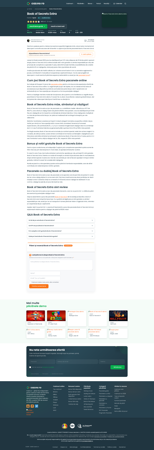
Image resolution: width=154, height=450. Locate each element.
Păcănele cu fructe (105, 408)
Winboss (55, 405)
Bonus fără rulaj (73, 401)
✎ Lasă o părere (86, 54)
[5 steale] (38, 21)
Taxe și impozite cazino (119, 397)
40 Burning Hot (88, 404)
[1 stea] (28, 21)
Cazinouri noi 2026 (120, 393)
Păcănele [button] (80, 3)
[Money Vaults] (56, 331)
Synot (34, 18)
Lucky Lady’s (87, 396)
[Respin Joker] (118, 330)
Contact (55, 447)
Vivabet (55, 400)
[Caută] (125, 3)
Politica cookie (112, 447)
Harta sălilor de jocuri (120, 411)
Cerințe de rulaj (73, 404)
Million (55, 394)
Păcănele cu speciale (103, 400)
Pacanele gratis (104, 391)
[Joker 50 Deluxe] (97, 331)
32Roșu (55, 397)
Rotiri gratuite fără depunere (74, 395)
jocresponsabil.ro (87, 441)
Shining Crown (88, 391)
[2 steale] (31, 21)
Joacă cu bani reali (57, 26)
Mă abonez (117, 367)
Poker (116, 406)
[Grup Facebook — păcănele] (32, 406)
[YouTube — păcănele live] (28, 406)
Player (55, 402)
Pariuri (98, 3)
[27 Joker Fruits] (56, 315)
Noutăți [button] (106, 3)
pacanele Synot (83, 75)
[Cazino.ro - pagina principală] (35, 388)
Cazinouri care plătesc (118, 390)
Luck (54, 408)
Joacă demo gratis (36, 26)
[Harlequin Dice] (77, 311)
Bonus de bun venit (74, 392)
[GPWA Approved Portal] (38, 412)
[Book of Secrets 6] (97, 311)
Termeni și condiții (99, 447)
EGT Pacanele (103, 410)
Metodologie (74, 447)
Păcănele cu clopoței (105, 396)
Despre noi (64, 447)
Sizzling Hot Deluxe (89, 393)
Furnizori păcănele (120, 401)
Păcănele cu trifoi (104, 393)
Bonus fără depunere (75, 389)
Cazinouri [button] (69, 3)
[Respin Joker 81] (77, 331)
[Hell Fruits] (118, 315)
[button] (114, 20)
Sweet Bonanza (88, 409)
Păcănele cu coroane (103, 404)
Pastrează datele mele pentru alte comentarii (45, 282)
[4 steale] (36, 21)
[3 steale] (33, 21)
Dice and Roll (88, 407)
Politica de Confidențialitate (116, 436)
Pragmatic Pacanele (105, 413)
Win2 (54, 410)
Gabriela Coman (40, 40)
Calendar (118, 3)
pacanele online (56, 84)
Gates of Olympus (89, 399)
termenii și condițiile (48, 367)
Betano (55, 392)
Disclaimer (122, 447)
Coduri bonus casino (74, 399)
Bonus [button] (90, 3)
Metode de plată (119, 403)
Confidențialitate (85, 447)
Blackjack (117, 408)
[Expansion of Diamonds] (35, 315)
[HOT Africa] (35, 330)
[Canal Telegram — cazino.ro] (36, 406)
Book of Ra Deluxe (89, 401)
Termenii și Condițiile (100, 436)
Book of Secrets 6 (61, 197)
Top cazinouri (57, 389)
